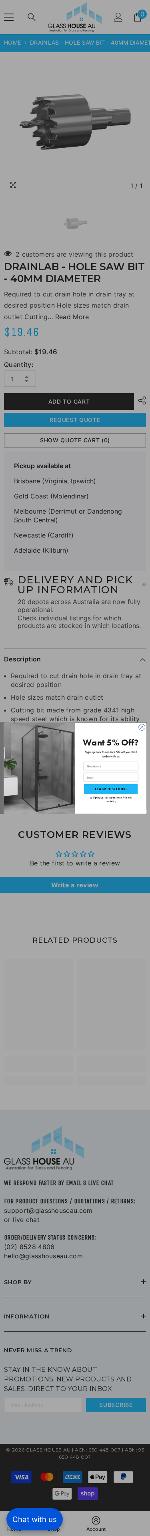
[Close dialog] (141, 727)
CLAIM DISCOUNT (110, 789)
